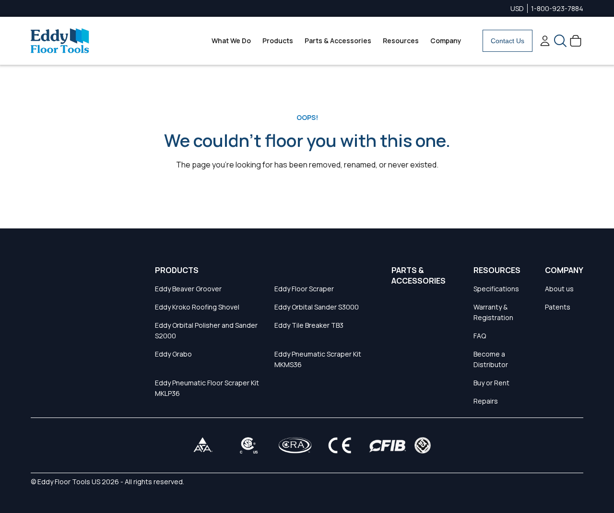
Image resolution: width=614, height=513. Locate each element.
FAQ (479, 335)
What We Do (231, 40)
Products (277, 40)
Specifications (496, 288)
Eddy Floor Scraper (304, 288)
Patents (557, 306)
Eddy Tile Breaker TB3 (308, 325)
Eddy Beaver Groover (188, 288)
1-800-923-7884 (557, 8)
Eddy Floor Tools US (68, 481)
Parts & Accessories (338, 40)
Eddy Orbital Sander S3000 (316, 306)
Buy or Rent (491, 382)
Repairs (485, 401)
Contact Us (507, 41)
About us (559, 288)
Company (445, 40)
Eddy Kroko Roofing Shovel (197, 306)
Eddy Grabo (173, 353)
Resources (401, 40)
